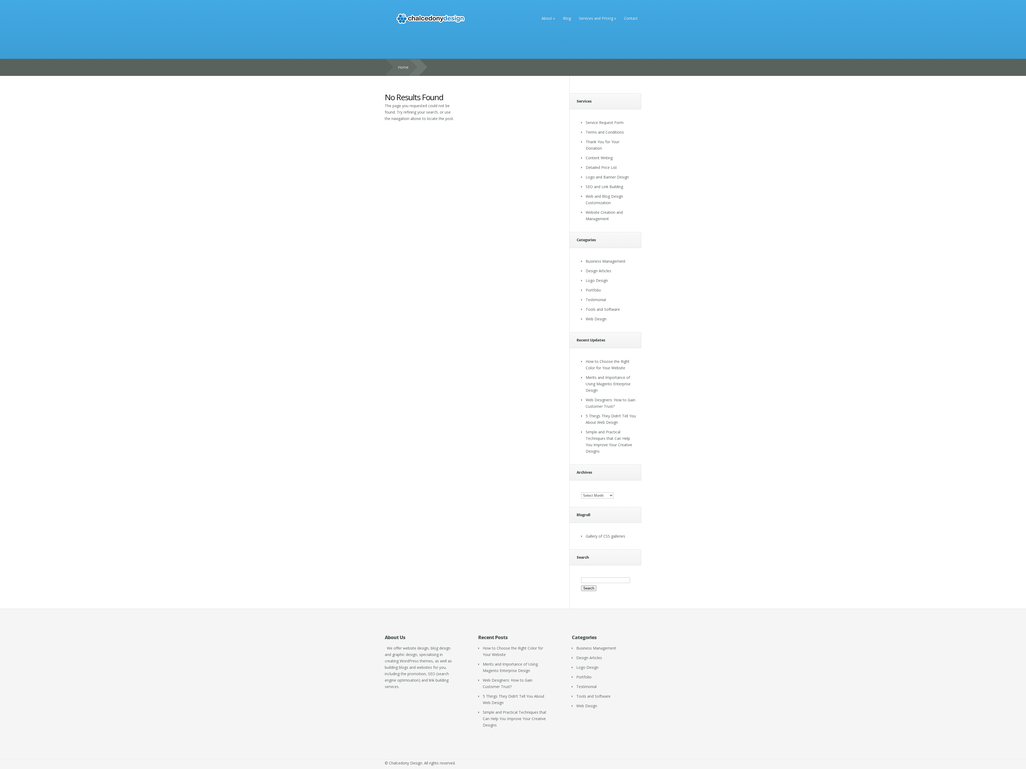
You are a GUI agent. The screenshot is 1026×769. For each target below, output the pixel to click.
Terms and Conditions (605, 132)
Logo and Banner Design (607, 177)
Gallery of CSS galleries (605, 536)
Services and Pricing (597, 18)
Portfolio (593, 290)
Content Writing (599, 157)
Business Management (605, 261)
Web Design (596, 318)
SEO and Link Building (604, 186)
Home (403, 67)
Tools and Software (603, 309)
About (548, 18)
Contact (631, 18)
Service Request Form (605, 122)
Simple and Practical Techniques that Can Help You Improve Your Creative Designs (514, 719)
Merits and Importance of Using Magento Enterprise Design (608, 384)
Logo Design (597, 280)
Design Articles (598, 270)
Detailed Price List (601, 167)
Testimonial (596, 299)
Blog (567, 18)
